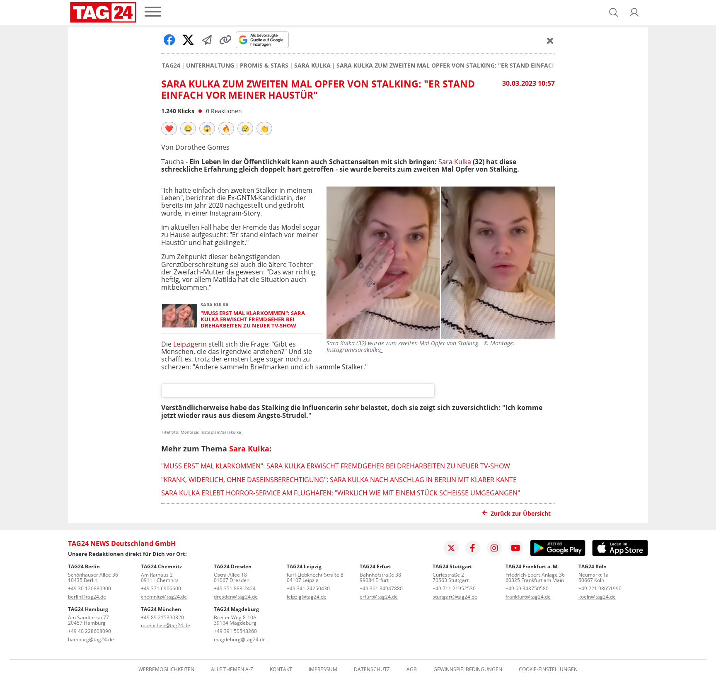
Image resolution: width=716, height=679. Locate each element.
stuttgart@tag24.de (455, 596)
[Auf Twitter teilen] (188, 40)
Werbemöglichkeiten (166, 669)
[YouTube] (515, 548)
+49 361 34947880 (381, 588)
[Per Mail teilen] (206, 40)
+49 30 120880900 (89, 588)
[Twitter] (451, 548)
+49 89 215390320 (162, 617)
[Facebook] (472, 548)
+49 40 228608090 (89, 631)
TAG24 (171, 65)
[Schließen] (550, 40)
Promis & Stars (264, 65)
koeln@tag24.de (597, 596)
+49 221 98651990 (600, 588)
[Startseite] (103, 12)
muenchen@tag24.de (165, 625)
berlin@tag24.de (87, 596)
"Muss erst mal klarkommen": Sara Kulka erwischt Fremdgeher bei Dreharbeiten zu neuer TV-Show (253, 319)
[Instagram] (494, 548)
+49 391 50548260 (235, 631)
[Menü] (152, 12)
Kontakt (281, 669)
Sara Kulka (312, 65)
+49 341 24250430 (308, 588)
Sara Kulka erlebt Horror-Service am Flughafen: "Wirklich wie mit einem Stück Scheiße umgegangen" (340, 492)
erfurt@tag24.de (379, 596)
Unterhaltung (210, 65)
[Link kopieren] (225, 40)
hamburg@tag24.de (91, 639)
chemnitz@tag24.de (164, 596)
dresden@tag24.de (236, 596)
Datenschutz (372, 669)
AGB (411, 669)
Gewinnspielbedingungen (467, 669)
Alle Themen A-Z (232, 669)
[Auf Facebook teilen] (169, 40)
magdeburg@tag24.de (240, 639)
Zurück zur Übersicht (521, 513)
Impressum (323, 669)
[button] (634, 12)
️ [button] (169, 128)
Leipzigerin (190, 344)
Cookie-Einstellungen (548, 669)
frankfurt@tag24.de (528, 596)
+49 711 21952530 (454, 588)
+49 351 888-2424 (235, 588)
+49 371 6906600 (161, 588)
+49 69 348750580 (527, 588)
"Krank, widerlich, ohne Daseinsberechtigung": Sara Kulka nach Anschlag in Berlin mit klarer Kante (339, 479)
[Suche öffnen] (613, 12)
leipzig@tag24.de (307, 596)
